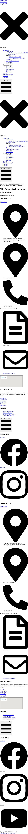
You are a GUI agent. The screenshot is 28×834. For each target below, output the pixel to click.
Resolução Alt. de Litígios (9, 414)
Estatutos (8, 59)
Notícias (5, 73)
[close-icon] (14, 46)
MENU (2, 4)
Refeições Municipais (8, 74)
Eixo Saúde (8, 72)
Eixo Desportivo (10, 69)
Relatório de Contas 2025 (15, 57)
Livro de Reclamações (8, 415)
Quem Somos (6, 50)
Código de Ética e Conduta (12, 61)
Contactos (5, 77)
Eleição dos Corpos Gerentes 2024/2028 (18, 52)
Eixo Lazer (8, 70)
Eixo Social (8, 66)
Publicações (9, 62)
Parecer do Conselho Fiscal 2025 (16, 58)
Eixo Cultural (9, 67)
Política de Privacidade (8, 411)
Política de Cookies (7, 413)
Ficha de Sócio (9, 63)
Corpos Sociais (9, 51)
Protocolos (5, 76)
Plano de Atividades (10, 54)
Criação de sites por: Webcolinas (7, 833)
